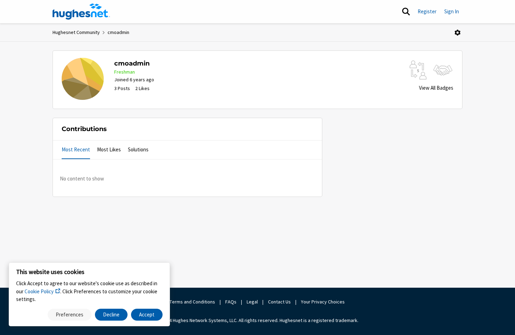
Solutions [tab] (138, 149)
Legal (252, 302)
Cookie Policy (39, 291)
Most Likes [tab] (109, 149)
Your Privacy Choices (323, 302)
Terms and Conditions (192, 302)
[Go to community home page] (81, 12)
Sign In (451, 11)
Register (427, 11)
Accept (146, 314)
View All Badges (436, 87)
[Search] (406, 11)
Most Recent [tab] (76, 149)
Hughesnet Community (76, 32)
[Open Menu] (457, 32)
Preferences (69, 314)
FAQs (230, 302)
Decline (111, 314)
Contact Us (279, 302)
